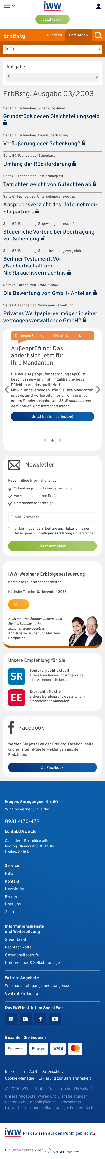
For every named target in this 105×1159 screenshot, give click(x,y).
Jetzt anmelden (52, 546)
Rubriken (54, 35)
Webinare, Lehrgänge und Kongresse (37, 985)
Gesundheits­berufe (22, 955)
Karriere (12, 896)
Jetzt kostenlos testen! (52, 416)
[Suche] (97, 35)
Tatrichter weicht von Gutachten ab (48, 184)
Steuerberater (17, 939)
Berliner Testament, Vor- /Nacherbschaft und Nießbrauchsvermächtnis (35, 266)
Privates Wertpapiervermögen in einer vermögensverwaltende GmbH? (50, 317)
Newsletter (15, 889)
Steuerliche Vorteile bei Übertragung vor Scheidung (48, 236)
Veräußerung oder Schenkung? (42, 143)
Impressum (15, 1071)
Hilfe (9, 873)
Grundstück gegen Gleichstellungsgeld (51, 116)
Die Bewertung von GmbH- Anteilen (48, 293)
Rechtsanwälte (18, 947)
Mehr (18, 604)
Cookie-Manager (19, 1078)
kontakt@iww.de (20, 831)
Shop (9, 912)
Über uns (13, 904)
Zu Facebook (52, 767)
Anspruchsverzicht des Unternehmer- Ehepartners (50, 209)
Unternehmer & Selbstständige (32, 962)
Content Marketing (21, 993)
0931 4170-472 (22, 822)
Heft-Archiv (78, 35)
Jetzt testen (53, 20)
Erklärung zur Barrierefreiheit (65, 1078)
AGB (33, 1071)
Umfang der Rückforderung (37, 164)
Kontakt (12, 881)
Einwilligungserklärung (53, 533)
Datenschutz (52, 1071)
